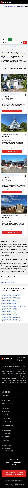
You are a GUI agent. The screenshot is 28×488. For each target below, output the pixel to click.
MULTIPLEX (6, 437)
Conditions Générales (18, 484)
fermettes (2, 56)
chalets (23, 55)
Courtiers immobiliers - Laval (8, 311)
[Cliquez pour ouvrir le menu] (26, 2)
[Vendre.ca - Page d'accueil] (1, 6)
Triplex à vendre (5, 443)
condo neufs (18, 55)
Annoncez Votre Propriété (8, 483)
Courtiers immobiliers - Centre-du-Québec (11, 298)
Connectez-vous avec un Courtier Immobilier (13, 480)
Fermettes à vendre (6, 411)
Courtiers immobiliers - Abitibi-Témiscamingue (12, 294)
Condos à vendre (6, 400)
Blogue (16, 483)
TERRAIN (5, 414)
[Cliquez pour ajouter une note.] (25, 96)
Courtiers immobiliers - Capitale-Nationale (11, 297)
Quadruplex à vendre (7, 445)
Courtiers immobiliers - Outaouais (9, 319)
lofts (21, 55)
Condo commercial (6, 430)
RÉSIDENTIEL (6, 392)
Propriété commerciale (7, 425)
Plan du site (22, 483)
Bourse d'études (21, 481)
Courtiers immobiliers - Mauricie (9, 313)
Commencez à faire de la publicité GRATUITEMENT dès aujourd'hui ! (14, 473)
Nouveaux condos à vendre (8, 403)
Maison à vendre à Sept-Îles (8, 282)
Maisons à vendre (6, 395)
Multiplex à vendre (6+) (7, 451)
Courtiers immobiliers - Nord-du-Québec (11, 317)
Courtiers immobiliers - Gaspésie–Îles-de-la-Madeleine (14, 306)
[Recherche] (25, 42)
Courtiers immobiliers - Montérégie (9, 314)
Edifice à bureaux (6, 428)
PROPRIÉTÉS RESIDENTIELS (9, 6)
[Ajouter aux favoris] (25, 94)
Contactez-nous (8, 484)
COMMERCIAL (7, 422)
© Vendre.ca (14, 485)
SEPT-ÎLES (19, 6)
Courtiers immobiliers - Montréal (9, 316)
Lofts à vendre (5, 408)
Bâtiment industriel (6, 433)
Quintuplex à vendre (6, 448)
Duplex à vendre (5, 440)
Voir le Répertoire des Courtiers (9, 481)
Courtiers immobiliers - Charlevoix (9, 300)
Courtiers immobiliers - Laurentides (10, 309)
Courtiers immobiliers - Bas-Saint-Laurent (11, 295)
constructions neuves (9, 55)
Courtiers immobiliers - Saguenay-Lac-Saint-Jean (13, 320)
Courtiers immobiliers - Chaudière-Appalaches (12, 302)
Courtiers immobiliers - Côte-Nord (9, 303)
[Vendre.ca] (8, 359)
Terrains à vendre (6, 418)
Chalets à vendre (6, 406)
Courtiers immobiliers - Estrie (8, 305)
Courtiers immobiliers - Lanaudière (9, 308)
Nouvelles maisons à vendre (8, 398)
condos (14, 55)
